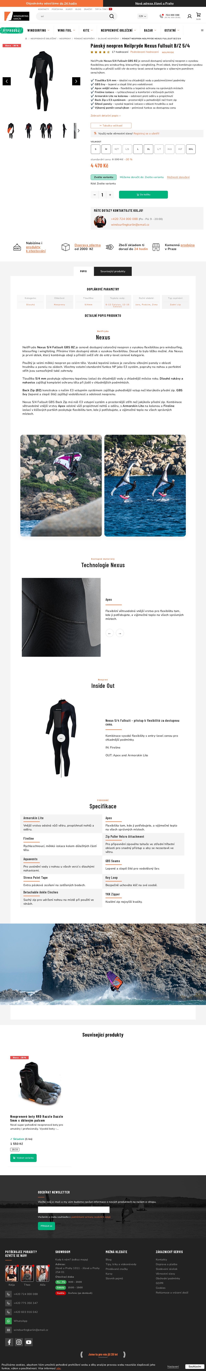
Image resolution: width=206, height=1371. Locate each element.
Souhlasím (195, 1366)
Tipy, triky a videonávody (121, 1264)
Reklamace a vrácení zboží (172, 1292)
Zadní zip (175, 304)
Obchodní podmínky (168, 1278)
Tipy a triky (101, 9)
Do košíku (145, 194)
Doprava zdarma (88, 245)
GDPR (159, 1283)
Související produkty (112, 271)
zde (58, 1368)
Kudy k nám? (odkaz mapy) (71, 1259)
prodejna (188, 245)
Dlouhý (30, 304)
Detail (23, 1158)
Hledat (112, 16)
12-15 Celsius (121, 305)
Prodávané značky (117, 1269)
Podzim (146, 304)
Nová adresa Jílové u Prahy (154, 3)
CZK (141, 16)
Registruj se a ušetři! (146, 133)
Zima (155, 304)
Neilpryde (168, 52)
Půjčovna (57, 9)
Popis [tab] (83, 271)
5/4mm (88, 304)
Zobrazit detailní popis (104, 115)
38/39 (15, 1149)
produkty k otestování (36, 249)
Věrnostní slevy (165, 1274)
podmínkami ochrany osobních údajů (91, 1217)
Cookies (161, 1288)
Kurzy (69, 9)
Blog (78, 9)
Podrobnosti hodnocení (144, 52)
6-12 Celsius (113, 304)
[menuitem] (11, 30)
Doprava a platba (166, 1264)
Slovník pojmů (114, 1278)
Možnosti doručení (178, 177)
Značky (88, 9)
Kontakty (43, 9)
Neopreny (59, 304)
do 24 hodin (68, 3)
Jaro (137, 304)
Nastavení (173, 1366)
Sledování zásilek (167, 1269)
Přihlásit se (46, 1225)
